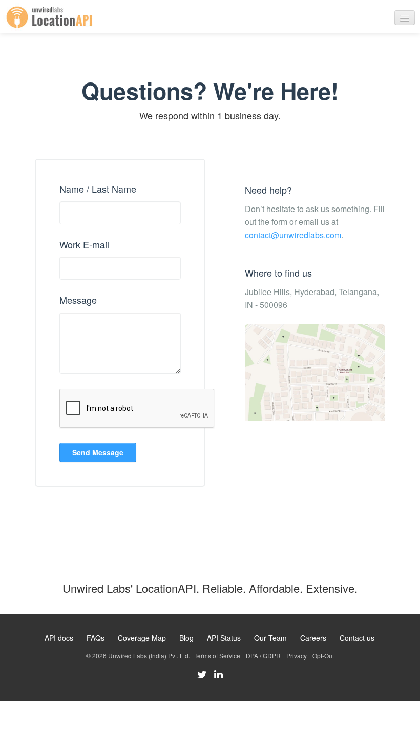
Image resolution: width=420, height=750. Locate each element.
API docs (59, 638)
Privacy (296, 655)
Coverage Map (142, 638)
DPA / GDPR (263, 655)
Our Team (270, 638)
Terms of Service (217, 655)
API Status (224, 638)
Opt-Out (323, 655)
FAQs (95, 638)
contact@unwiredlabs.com (293, 235)
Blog (186, 638)
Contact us (357, 638)
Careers (313, 638)
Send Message (97, 452)
